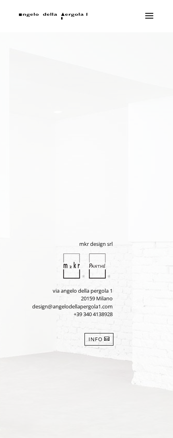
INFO (96, 339)
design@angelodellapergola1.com (72, 306)
